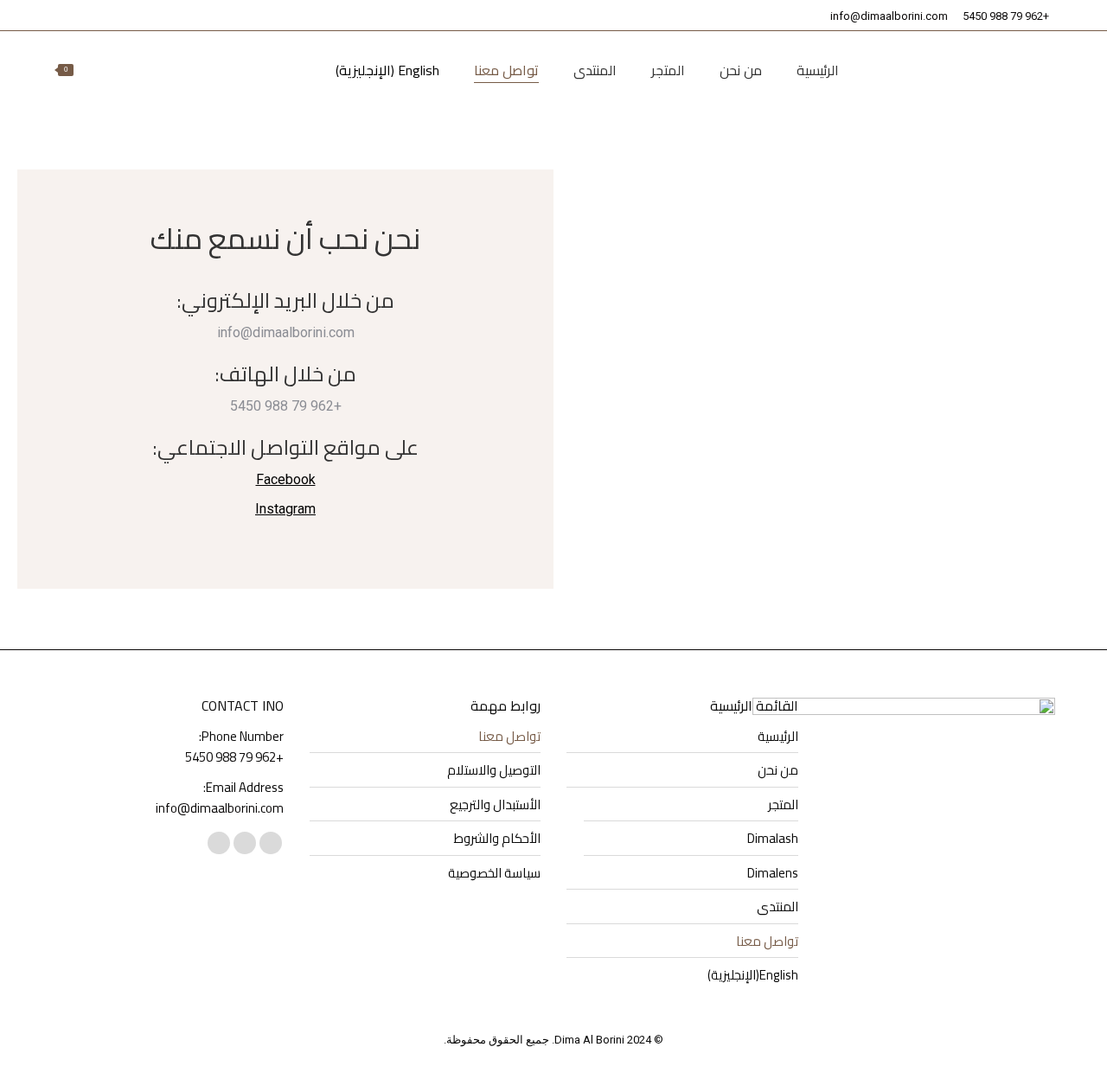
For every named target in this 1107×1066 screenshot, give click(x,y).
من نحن (778, 770)
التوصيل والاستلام (494, 770)
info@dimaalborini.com (889, 16)
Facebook (286, 479)
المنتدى (777, 907)
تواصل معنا (767, 941)
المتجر (783, 805)
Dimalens (772, 873)
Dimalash (772, 838)
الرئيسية (778, 736)
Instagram (285, 509)
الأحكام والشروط (497, 838)
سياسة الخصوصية (494, 873)
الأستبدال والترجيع (495, 805)
